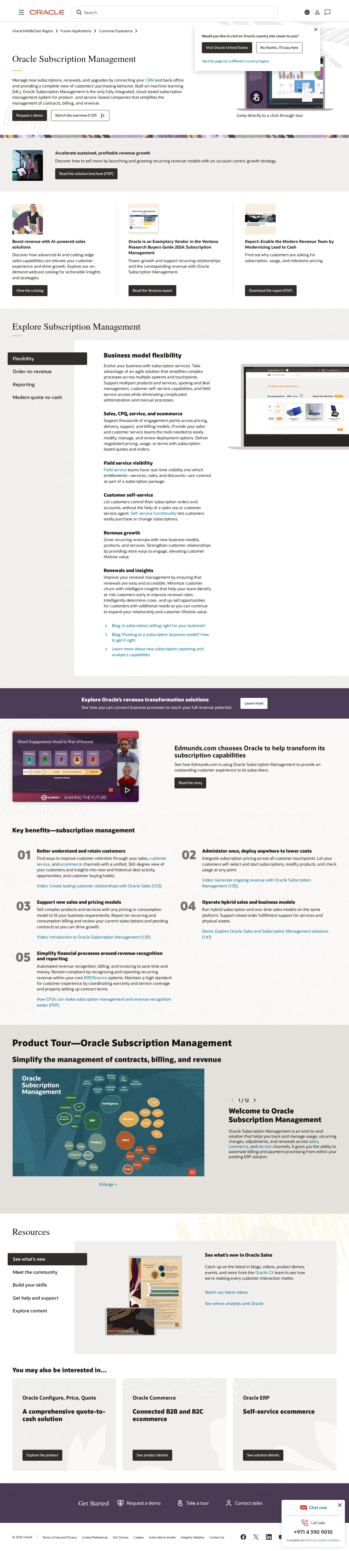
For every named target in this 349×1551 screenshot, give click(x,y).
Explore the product (42, 1455)
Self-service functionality (154, 513)
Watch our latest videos (226, 1292)
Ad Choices (121, 1537)
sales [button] (313, 1141)
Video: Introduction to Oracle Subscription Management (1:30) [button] (93, 937)
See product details (152, 1455)
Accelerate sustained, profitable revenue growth (102, 152)
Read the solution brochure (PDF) (86, 173)
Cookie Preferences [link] (95, 1537)
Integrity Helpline (192, 1537)
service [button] (265, 1146)
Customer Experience (116, 30)
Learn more (254, 703)
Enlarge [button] (108, 1184)
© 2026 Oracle (22, 1537)
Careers (139, 1537)
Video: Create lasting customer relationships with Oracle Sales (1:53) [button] (99, 885)
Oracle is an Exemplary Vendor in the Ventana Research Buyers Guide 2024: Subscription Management (173, 247)
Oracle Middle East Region (32, 30)
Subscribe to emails (162, 1537)
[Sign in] (317, 12)
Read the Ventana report (152, 290)
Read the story (190, 782)
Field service (115, 469)
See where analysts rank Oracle (234, 1303)
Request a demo (143, 1503)
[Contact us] (327, 12)
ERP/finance (95, 977)
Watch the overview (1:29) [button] (76, 115)
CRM (149, 80)
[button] (21, 12)
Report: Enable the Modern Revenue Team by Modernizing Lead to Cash (289, 244)
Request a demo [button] (29, 115)
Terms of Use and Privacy (59, 1537)
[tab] (47, 358)
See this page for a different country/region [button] (235, 61)
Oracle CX (264, 1272)
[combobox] (174, 12)
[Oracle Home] (47, 12)
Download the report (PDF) (271, 290)
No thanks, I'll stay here (279, 47)
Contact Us (216, 1537)
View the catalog (29, 290)
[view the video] (75, 766)
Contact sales (248, 1503)
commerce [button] (238, 1146)
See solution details (263, 1455)
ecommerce (71, 864)
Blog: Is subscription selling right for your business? (158, 625)
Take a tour (197, 1503)
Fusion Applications (76, 30)
